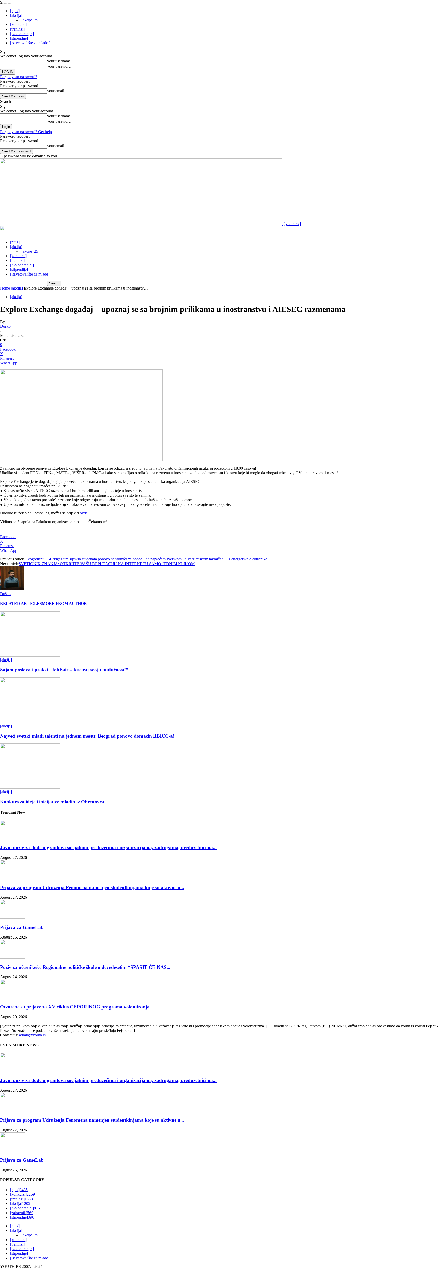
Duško (5, 326)
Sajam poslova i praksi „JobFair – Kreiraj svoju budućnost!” (64, 669)
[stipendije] (19, 38)
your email (55, 91)
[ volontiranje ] (22, 34)
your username (59, 61)
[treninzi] (17, 29)
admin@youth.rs (32, 1035)
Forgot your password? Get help (26, 131)
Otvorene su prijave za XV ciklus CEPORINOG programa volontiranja (75, 1007)
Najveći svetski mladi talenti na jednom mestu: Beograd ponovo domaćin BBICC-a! (87, 736)
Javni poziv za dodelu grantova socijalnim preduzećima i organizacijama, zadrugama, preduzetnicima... (108, 847)
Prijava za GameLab (22, 927)
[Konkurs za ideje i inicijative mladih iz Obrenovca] (30, 787)
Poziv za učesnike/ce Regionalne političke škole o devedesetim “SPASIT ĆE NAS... (85, 967)
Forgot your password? (18, 77)
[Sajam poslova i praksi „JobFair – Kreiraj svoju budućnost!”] (30, 655)
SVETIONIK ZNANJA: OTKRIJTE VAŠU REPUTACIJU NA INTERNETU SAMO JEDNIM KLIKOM (107, 563)
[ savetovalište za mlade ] (30, 43)
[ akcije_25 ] (30, 20)
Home (5, 288)
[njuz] (15, 11)
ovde (84, 513)
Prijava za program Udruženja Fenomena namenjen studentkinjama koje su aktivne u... (92, 887)
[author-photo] (12, 589)
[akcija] (16, 15)
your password (59, 66)
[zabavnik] (21, 1212)
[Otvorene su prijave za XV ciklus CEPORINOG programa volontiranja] (12, 997)
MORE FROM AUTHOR (64, 603)
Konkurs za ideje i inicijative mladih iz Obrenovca (52, 801)
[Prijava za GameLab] (12, 917)
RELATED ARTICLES (21, 603)
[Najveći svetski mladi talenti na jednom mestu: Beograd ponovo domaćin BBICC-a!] (30, 721)
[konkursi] (18, 24)
